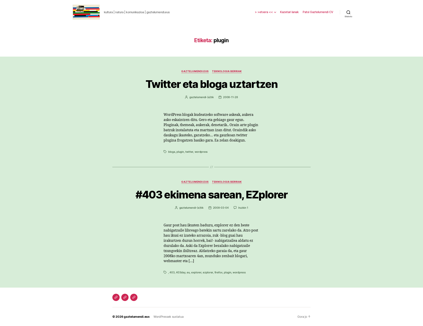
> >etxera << (264, 12)
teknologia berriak (227, 71)
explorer (196, 272)
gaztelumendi (197, 97)
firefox (218, 272)
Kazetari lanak (289, 12)
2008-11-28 (230, 97)
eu (188, 272)
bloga (171, 151)
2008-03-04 (221, 207)
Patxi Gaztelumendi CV (318, 12)
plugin (180, 151)
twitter (189, 151)
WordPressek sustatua (169, 316)
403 (172, 272)
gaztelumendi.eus (195, 71)
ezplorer (208, 272)
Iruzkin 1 (243, 207)
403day (180, 272)
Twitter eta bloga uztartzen (211, 84)
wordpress (201, 151)
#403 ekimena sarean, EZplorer (211, 194)
